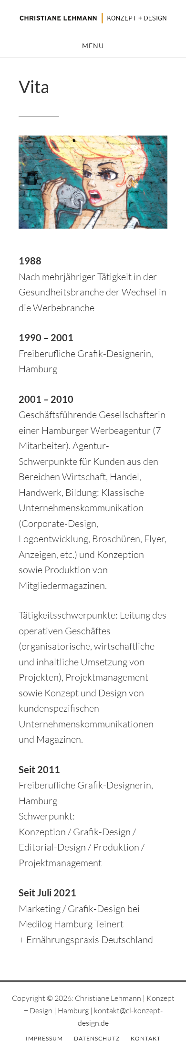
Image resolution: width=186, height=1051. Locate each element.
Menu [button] (93, 46)
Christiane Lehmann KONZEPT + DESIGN (93, 18)
